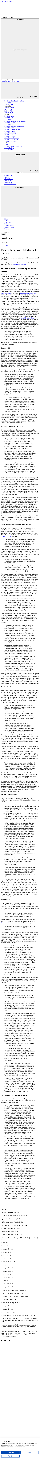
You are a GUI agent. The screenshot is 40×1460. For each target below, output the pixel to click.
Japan (10, 119)
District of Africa (9, 116)
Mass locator (8, 180)
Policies (6, 224)
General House (8, 104)
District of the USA (10, 141)
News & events (8, 225)
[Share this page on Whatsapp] (18, 1400)
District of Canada (9, 128)
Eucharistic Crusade (10, 184)
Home (6, 219)
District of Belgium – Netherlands (14, 126)
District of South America (11, 138)
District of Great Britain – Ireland (10, 81)
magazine (19, 264)
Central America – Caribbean (13, 146)
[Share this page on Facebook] (18, 1371)
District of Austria (9, 123)
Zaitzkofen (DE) (9, 112)
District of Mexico (9, 136)
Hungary (10, 124)
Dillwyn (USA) (9, 107)
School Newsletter (9, 227)
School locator (8, 182)
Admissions (7, 222)
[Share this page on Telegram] (18, 1428)
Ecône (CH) (8, 109)
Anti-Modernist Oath (27, 318)
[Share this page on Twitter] (18, 1357)
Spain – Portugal (9, 148)
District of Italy (8, 134)
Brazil (6, 144)
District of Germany (10, 133)
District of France (9, 131)
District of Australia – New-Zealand (14, 121)
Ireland (10, 102)
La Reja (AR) (8, 111)
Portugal (10, 149)
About (6, 220)
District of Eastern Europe (12, 129)
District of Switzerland (11, 139)
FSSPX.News (8, 179)
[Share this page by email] (18, 1385)
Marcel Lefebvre (9, 177)
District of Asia (8, 117)
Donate (6, 229)
